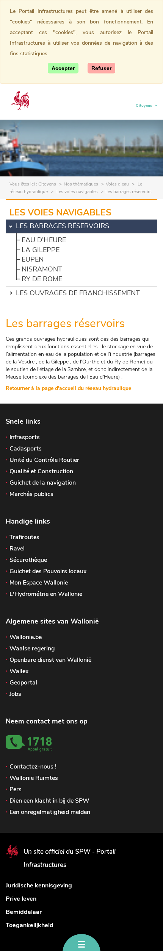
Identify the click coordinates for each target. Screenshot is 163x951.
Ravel (17, 548)
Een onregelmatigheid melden (49, 812)
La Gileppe (41, 249)
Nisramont (42, 269)
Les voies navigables (76, 192)
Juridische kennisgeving (39, 885)
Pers (15, 789)
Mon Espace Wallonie (38, 582)
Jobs (15, 694)
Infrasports (24, 437)
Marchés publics (31, 494)
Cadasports (25, 448)
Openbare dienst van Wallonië (50, 660)
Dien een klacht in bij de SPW (49, 800)
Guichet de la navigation (42, 482)
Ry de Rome (42, 279)
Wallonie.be (25, 637)
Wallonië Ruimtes (33, 778)
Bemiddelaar (24, 912)
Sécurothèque (28, 560)
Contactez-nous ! (32, 766)
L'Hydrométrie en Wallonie (45, 594)
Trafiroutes (24, 537)
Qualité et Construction (41, 471)
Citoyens (144, 106)
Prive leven (21, 899)
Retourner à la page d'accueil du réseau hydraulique (68, 388)
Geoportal (23, 682)
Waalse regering (32, 648)
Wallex (18, 671)
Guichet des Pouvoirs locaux (47, 571)
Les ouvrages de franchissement (78, 293)
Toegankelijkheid (29, 925)
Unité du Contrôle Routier (44, 460)
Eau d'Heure (44, 240)
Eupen (33, 259)
